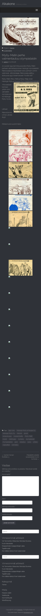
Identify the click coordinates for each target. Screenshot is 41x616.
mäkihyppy (12, 439)
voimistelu (15, 445)
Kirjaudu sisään (6, 593)
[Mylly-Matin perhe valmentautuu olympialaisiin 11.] (20, 300)
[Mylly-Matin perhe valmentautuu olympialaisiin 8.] (20, 251)
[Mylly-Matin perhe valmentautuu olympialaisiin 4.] (20, 186)
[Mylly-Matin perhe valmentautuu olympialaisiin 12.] (20, 316)
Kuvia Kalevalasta (7, 543)
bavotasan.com (28, 612)
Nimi (4, 499)
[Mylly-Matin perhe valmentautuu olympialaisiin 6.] (20, 219)
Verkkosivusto (7, 514)
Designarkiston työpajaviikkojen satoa (13, 546)
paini (16, 442)
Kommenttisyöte (7, 598)
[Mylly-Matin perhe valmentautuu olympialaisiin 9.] (20, 268)
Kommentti (6, 474)
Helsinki (19, 433)
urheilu (35, 442)
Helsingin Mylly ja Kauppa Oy (26, 430)
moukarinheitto (18, 436)
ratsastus (22, 442)
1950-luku (11, 430)
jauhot (26, 433)
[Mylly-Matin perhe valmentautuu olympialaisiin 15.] (20, 365)
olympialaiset (30, 439)
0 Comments (8, 50)
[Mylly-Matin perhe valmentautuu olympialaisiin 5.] (20, 202)
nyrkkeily (21, 439)
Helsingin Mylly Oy (9, 433)
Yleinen (12, 48)
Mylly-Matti (28, 436)
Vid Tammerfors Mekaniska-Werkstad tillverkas (16, 541)
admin (6, 62)
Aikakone (8, 4)
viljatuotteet (6, 445)
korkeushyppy (7, 436)
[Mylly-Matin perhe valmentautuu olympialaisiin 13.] (20, 333)
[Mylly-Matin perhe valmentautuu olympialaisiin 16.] (20, 382)
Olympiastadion (8, 442)
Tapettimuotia (6, 548)
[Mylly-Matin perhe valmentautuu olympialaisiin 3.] (20, 170)
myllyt (5, 439)
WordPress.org (6, 600)
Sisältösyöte (5, 595)
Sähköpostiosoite (8, 507)
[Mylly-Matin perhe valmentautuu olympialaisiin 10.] (20, 284)
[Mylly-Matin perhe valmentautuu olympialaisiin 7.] (20, 235)
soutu (29, 442)
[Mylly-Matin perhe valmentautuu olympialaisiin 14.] (20, 349)
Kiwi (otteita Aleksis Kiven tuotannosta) (13, 551)
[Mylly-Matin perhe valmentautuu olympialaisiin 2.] (20, 154)
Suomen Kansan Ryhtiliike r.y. (8, 456)
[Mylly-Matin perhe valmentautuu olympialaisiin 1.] (20, 137)
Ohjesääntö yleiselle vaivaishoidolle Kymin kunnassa (32, 457)
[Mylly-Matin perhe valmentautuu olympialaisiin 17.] (20, 398)
